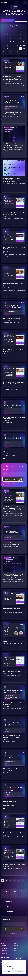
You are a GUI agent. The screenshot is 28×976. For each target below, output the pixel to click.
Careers (3, 947)
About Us (3, 943)
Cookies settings (14, 968)
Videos (16, 948)
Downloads (17, 947)
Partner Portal (4, 953)
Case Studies (4, 948)
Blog (15, 943)
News (15, 950)
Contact (3, 952)
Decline (19, 971)
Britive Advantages (5, 945)
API (2, 964)
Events (16, 945)
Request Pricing (4, 950)
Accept (9, 971)
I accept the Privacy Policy (10, 483)
